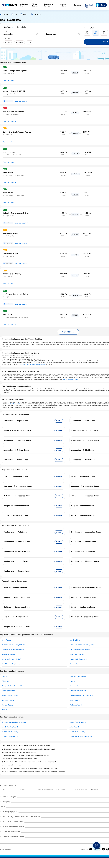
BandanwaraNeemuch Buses (85, 561)
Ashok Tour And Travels (10, 727)
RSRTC (4, 710)
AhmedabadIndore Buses (16, 460)
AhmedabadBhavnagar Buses (18, 430)
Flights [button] (5, 14)
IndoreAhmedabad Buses (16, 515)
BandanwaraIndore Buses (83, 542)
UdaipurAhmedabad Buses (16, 506)
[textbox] (21, 34)
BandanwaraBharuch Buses (17, 542)
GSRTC (4, 676)
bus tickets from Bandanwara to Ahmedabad (33, 364)
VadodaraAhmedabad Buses (17, 496)
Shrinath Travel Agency (10, 695)
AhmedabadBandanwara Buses (86, 587)
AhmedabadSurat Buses (83, 421)
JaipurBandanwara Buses (16, 617)
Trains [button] (25, 14)
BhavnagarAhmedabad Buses (18, 486)
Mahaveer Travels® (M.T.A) (11, 659)
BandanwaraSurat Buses (83, 551)
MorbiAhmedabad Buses (83, 515)
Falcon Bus (5, 681)
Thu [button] (104, 34)
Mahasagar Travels (8, 690)
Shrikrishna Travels (8, 654)
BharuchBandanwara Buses (17, 597)
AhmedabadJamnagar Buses (85, 430)
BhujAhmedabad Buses (82, 506)
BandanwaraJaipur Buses (16, 561)
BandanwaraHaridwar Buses (17, 551)
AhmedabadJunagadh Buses (85, 440)
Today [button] (87, 34)
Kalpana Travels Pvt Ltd (10, 736)
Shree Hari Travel (8, 700)
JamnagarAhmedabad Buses (85, 486)
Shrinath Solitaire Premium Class (13, 686)
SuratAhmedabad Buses (83, 476)
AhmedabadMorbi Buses (83, 460)
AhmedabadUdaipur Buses (16, 450)
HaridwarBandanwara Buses (17, 607)
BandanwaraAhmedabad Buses (86, 532)
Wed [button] (95, 34)
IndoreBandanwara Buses (83, 597)
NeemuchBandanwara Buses (85, 617)
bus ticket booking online (70, 379)
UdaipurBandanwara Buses (17, 626)
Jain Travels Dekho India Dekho (13, 649)
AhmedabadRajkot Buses (16, 421)
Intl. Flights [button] (37, 14)
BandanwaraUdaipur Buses (17, 571)
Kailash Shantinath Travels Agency (14, 722)
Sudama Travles (7, 705)
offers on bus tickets (14, 404)
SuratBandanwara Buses (83, 607)
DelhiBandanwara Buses (15, 587)
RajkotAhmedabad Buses (16, 476)
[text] (4, 14)
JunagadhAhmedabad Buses (85, 496)
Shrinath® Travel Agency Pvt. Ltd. (13, 645)
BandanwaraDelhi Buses (15, 532)
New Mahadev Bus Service (11, 664)
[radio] (9, 27)
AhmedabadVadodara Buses (17, 440)
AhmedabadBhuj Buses (82, 450)
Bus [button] (15, 14)
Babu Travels (6, 640)
